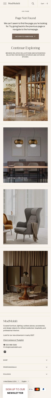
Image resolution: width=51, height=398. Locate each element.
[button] (4, 3)
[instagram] (5, 351)
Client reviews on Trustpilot (13, 340)
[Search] (30, 3)
